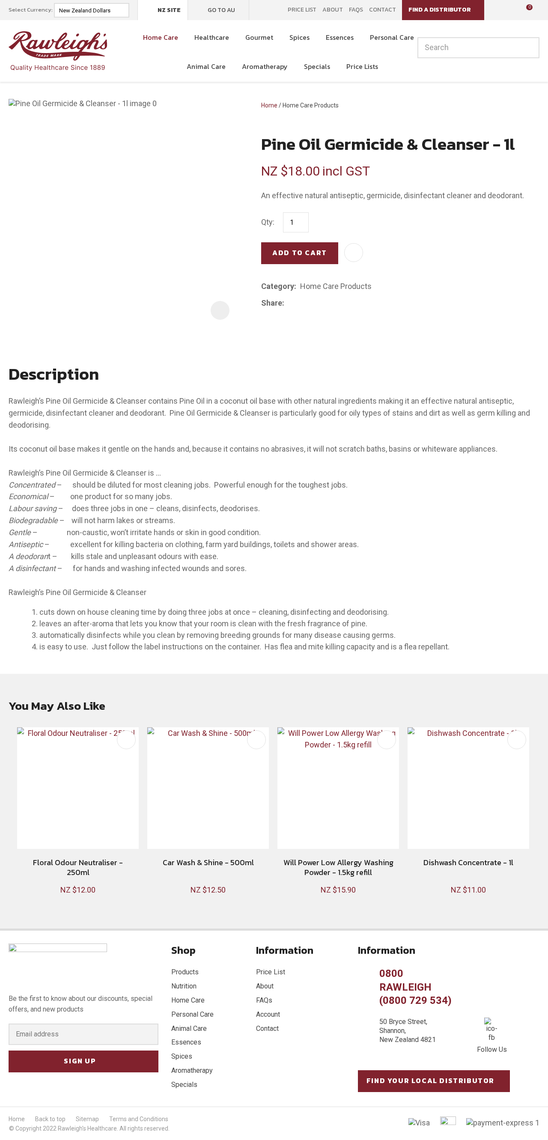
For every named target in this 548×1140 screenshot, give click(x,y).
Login (496, 10)
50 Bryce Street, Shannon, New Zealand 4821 (407, 1031)
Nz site (169, 10)
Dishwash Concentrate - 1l (468, 862)
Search (529, 47)
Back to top (50, 1119)
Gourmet (259, 37)
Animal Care (206, 66)
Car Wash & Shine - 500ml (208, 862)
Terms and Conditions (138, 1119)
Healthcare (211, 37)
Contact (382, 10)
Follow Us (492, 1049)
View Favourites (509, 10)
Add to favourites (126, 739)
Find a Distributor (439, 9)
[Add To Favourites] (353, 252)
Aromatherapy (265, 66)
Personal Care (392, 37)
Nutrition (184, 986)
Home (269, 105)
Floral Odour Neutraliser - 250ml (78, 867)
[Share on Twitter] (301, 303)
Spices (299, 37)
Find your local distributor (430, 1080)
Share (271, 302)
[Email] (314, 303)
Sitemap (87, 1119)
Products (185, 972)
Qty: (267, 221)
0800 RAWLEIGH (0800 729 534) (415, 986)
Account (268, 1014)
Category (277, 286)
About (332, 10)
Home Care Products (311, 105)
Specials (317, 66)
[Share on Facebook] (289, 303)
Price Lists (362, 66)
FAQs (356, 10)
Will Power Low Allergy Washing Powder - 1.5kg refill (338, 867)
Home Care (160, 37)
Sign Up (80, 1061)
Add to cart (299, 252)
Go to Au (221, 10)
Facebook (261, 10)
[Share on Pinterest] (327, 303)
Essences (340, 37)
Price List (302, 10)
